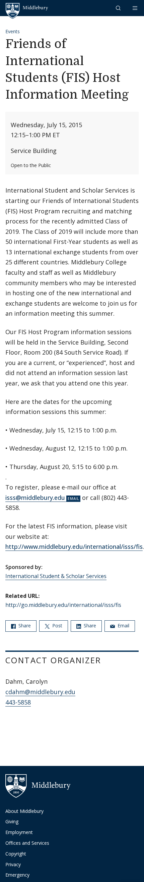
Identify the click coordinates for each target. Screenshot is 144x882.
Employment (19, 832)
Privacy (13, 864)
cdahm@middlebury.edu (40, 692)
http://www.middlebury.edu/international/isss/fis (74, 546)
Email (122, 625)
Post (56, 625)
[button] (119, 8)
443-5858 (18, 702)
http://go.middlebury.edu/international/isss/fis (63, 605)
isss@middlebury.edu (35, 498)
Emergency (17, 875)
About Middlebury (24, 811)
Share (24, 625)
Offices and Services (27, 843)
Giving (11, 821)
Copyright (15, 853)
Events (12, 31)
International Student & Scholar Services (55, 576)
